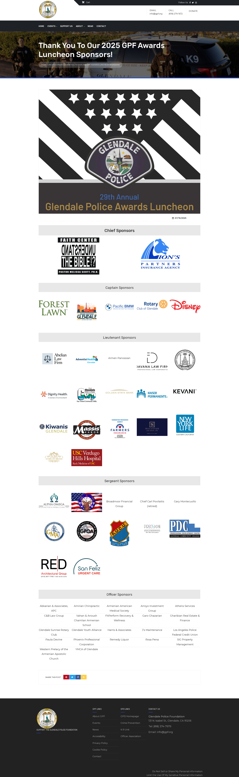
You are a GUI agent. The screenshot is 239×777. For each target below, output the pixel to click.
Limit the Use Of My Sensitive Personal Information (174, 775)
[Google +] (84, 677)
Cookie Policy (100, 749)
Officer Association (131, 736)
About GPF (99, 716)
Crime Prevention (130, 723)
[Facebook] (78, 677)
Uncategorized (55, 65)
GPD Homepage (130, 716)
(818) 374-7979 (162, 726)
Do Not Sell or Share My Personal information (177, 771)
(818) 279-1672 (176, 13)
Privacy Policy (100, 743)
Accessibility (99, 736)
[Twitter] (72, 677)
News (90, 26)
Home (41, 26)
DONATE (193, 11)
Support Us (66, 26)
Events (51, 26)
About (79, 26)
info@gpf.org (156, 13)
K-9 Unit (125, 729)
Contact (101, 26)
